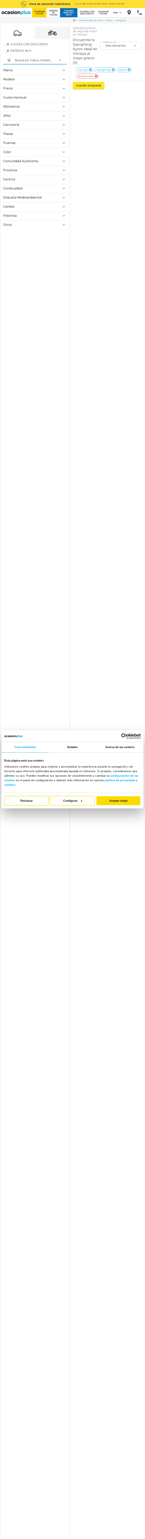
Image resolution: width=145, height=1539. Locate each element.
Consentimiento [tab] (25, 747)
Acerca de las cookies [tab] (119, 747)
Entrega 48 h (20, 50)
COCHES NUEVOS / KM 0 (68, 12)
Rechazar (26, 800)
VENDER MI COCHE (53, 12)
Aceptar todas (118, 800)
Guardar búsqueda (88, 85)
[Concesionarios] (129, 12)
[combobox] (15, 60)
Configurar (70, 800)
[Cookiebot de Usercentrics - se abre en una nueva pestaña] (124, 736)
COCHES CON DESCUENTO (87, 12)
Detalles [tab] (72, 747)
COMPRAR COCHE (39, 12)
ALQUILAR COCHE (103, 12)
